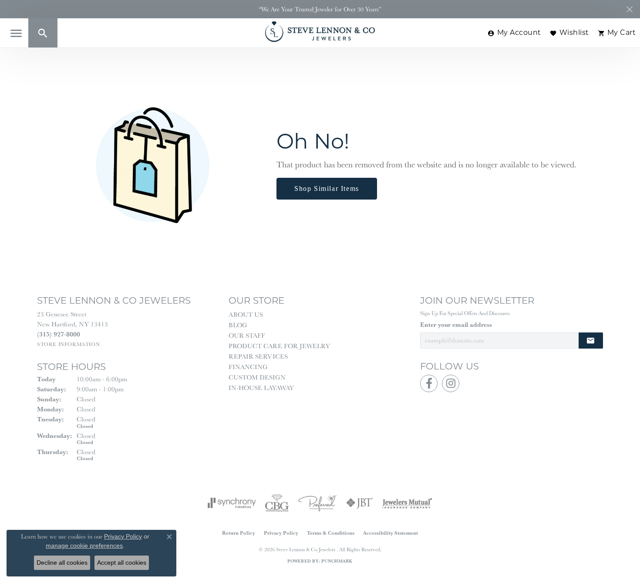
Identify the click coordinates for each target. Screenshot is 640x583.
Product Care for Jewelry (279, 346)
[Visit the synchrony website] (232, 503)
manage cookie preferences (84, 545)
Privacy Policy (281, 532)
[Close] (629, 9)
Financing (248, 367)
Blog (238, 325)
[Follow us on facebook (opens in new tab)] (429, 383)
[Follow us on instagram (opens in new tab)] (450, 383)
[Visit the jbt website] (360, 503)
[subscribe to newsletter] (591, 340)
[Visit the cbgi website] (277, 503)
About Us (246, 314)
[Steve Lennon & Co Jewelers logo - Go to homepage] (320, 31)
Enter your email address (456, 324)
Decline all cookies (62, 562)
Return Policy (238, 532)
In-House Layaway (261, 387)
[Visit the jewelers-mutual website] (407, 503)
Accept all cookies (121, 562)
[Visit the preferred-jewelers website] (317, 503)
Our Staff (247, 335)
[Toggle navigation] (16, 33)
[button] (42, 32)
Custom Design (257, 377)
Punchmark (336, 561)
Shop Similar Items (326, 188)
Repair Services (258, 356)
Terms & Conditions (330, 532)
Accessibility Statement (390, 532)
